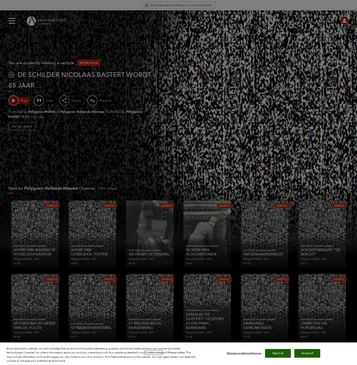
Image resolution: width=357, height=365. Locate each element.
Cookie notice (153, 352)
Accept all (307, 353)
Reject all (278, 353)
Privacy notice (176, 352)
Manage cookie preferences (244, 353)
